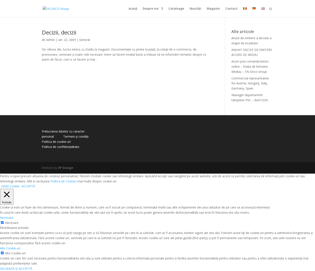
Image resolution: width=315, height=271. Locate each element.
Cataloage (176, 8)
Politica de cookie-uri (56, 142)
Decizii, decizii (59, 32)
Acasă (133, 8)
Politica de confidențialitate (60, 147)
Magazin (213, 8)
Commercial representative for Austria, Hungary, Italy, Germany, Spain (250, 83)
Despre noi (151, 8)
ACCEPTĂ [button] (28, 186)
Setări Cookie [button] (10, 186)
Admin (50, 40)
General (84, 40)
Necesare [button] (6, 218)
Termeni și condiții (75, 136)
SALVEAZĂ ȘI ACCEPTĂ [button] (16, 269)
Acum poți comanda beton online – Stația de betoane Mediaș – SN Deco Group (249, 66)
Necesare (11, 223)
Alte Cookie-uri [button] (10, 248)
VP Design (65, 168)
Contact (231, 8)
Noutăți (195, 8)
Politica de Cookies (63, 181)
